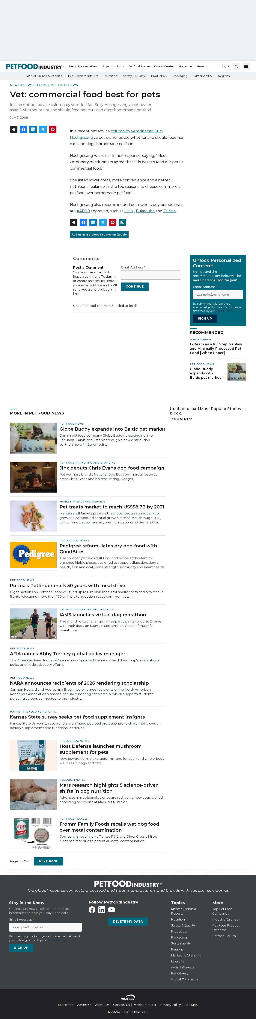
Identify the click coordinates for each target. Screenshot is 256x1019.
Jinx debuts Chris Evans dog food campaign (112, 468)
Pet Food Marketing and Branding (88, 462)
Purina (169, 211)
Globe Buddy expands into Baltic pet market (205, 373)
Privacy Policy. (224, 311)
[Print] (13, 129)
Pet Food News (64, 85)
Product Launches (74, 540)
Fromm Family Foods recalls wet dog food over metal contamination (109, 827)
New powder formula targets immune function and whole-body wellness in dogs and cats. (112, 761)
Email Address (133, 267)
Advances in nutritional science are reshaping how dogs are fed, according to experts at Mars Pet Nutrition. (112, 800)
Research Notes (72, 779)
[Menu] (246, 66)
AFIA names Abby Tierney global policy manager (67, 653)
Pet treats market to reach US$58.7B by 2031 (112, 507)
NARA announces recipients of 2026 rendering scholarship (79, 683)
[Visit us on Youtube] (111, 909)
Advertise (84, 1005)
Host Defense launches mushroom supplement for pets (101, 749)
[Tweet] (43, 129)
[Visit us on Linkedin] (101, 909)
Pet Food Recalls (74, 818)
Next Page (48, 861)
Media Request (145, 1005)
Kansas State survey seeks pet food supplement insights (77, 717)
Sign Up (205, 318)
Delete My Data (128, 921)
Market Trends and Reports (83, 501)
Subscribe (65, 1005)
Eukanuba (145, 211)
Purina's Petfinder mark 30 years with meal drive (67, 585)
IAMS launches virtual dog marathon (103, 614)
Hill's (128, 211)
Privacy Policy (170, 1005)
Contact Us (121, 1005)
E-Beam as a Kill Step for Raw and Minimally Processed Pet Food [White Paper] (216, 348)
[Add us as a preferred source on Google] (122, 222)
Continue (135, 286)
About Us (102, 1005)
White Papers (201, 339)
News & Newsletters (28, 85)
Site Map (191, 1005)
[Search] (236, 66)
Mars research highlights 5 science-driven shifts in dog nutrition (109, 788)
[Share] (23, 129)
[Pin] (52, 129)
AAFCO (83, 211)
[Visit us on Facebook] (92, 909)
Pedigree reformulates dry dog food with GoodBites (108, 548)
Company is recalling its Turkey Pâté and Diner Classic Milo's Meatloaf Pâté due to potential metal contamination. (108, 839)
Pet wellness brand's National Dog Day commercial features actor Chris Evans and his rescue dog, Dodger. (108, 477)
